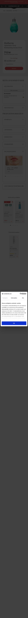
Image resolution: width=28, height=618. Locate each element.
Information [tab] (14, 298)
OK (14, 323)
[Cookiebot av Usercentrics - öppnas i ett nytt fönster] (20, 294)
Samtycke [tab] (5, 298)
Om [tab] (23, 298)
